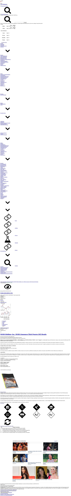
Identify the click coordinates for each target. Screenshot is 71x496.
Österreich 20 (2, 153)
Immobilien (2, 180)
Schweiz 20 (2, 83)
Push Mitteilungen (3, 282)
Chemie (1, 167)
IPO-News (2, 63)
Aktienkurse (2, 121)
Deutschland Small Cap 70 (4, 76)
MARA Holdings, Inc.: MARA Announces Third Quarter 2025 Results (23, 334)
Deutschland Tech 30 (3, 147)
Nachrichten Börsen (3, 490)
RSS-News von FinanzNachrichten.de (6, 495)
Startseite (1, 43)
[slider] (1, 331)
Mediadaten (10, 492)
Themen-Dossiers (3, 65)
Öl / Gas (1, 192)
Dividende (4, 325)
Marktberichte (2, 60)
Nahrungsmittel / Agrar (3, 190)
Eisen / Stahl (2, 169)
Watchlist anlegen (3, 272)
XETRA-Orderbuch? (3, 134)
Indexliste (1, 143)
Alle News (2, 46)
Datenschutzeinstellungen (4, 492)
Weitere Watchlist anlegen (4, 267)
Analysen (3, 321)
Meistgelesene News (3, 58)
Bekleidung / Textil (3, 165)
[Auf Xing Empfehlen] (36, 410)
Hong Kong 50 (2, 85)
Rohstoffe (1, 194)
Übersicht (1, 133)
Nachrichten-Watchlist (3, 268)
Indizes (1, 73)
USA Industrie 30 (3, 78)
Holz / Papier (2, 178)
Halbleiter (1, 176)
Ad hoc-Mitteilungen (3, 4)
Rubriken (1, 55)
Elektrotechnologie (3, 170)
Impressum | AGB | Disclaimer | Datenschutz (7, 494)
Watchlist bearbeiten (3, 270)
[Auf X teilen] (22, 410)
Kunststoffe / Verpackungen (4, 185)
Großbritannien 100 (3, 82)
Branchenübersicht (3, 94)
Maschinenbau (2, 188)
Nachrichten (2, 44)
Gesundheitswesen (3, 174)
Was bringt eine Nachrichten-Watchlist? (6, 271)
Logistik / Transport (3, 186)
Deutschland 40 (2, 75)
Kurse (3, 322)
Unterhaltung (2, 197)
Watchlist (16, 265)
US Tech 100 (2, 80)
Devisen (16, 250)
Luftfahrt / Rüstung (3, 187)
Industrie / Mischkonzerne (4, 181)
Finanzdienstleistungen (3, 172)
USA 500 (1, 79)
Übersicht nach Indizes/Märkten (5, 74)
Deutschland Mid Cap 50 (4, 77)
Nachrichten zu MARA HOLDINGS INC (6, 426)
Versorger (1, 198)
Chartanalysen (2, 62)
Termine (1, 64)
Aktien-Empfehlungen (9, 490)
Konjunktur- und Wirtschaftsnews (5, 59)
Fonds (16, 220)
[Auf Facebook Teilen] (7, 410)
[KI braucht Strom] (9, 391)
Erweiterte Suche (4, 42)
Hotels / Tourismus (3, 179)
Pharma (1, 193)
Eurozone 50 (2, 81)
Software (1, 195)
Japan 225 (1, 154)
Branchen (1, 163)
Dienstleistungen (2, 168)
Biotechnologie (2, 166)
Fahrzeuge (2, 171)
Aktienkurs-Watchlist (3, 269)
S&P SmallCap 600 (3, 302)
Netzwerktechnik (3, 191)
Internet (1, 182)
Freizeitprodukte (2, 173)
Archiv (1, 104)
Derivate (16, 235)
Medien (1, 103)
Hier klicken (2, 403)
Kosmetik (1, 184)
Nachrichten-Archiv (6, 491)
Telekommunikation (3, 196)
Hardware (1, 177)
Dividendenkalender (3, 123)
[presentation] (2, 326)
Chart (3, 323)
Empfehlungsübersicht (3, 61)
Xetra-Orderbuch (5, 324)
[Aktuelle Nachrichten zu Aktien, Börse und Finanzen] (4, 14)
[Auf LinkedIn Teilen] (51, 410)
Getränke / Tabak (3, 175)
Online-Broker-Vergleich (4, 124)
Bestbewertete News (3, 57)
